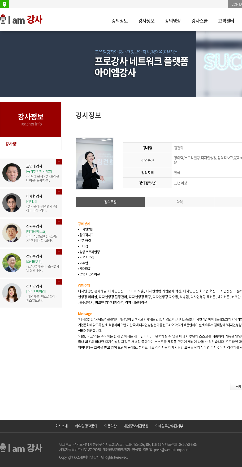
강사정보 (146, 20)
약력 (180, 201)
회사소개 (61, 425)
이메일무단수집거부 (169, 425)
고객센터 (226, 20)
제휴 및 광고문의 (86, 425)
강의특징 (110, 201)
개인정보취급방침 (136, 425)
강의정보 (120, 20)
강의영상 (173, 20)
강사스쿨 (199, 20)
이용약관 (110, 425)
